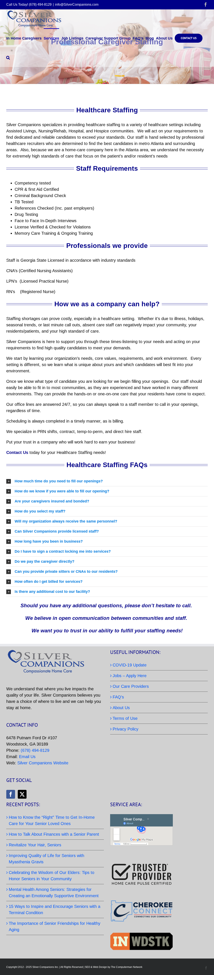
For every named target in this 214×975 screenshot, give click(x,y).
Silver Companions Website (42, 763)
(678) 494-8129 (35, 750)
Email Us (27, 756)
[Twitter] (22, 794)
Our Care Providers (131, 686)
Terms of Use (125, 718)
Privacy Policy (125, 729)
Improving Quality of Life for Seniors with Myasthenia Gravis (46, 858)
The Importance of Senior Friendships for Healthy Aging (54, 926)
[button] (8, 57)
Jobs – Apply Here (129, 675)
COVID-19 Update (129, 665)
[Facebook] (10, 794)
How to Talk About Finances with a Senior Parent (54, 834)
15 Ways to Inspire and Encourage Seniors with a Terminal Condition (54, 909)
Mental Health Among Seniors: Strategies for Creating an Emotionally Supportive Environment (54, 892)
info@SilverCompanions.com (76, 4)
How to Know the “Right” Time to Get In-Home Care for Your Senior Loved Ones (52, 820)
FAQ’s (118, 697)
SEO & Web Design (96, 967)
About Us (121, 707)
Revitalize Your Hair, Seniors (35, 845)
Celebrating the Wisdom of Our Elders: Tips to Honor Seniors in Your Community (51, 875)
